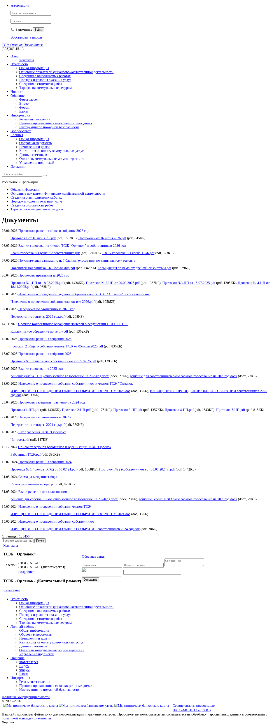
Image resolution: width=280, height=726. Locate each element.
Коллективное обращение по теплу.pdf (39, 331)
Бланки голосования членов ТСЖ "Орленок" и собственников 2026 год (72, 245)
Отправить (91, 579)
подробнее (26, 572)
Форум (24, 107)
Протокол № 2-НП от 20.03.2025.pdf (113, 283)
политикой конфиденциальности (26, 718)
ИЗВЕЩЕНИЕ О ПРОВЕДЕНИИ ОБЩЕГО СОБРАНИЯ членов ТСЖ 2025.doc (70, 391)
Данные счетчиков (33, 155)
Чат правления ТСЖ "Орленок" (42, 432)
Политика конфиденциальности (26, 697)
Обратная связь (93, 556)
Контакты (26, 60)
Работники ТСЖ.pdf (25, 454)
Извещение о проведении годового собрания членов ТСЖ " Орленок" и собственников (84, 294)
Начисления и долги (34, 147)
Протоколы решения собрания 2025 (45, 339)
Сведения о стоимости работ (40, 84)
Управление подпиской (36, 162)
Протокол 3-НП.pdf (127, 410)
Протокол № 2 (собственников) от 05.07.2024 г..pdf (137, 469)
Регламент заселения (34, 119)
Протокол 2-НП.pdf (76, 410)
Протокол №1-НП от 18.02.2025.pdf (36, 283)
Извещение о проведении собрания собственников (56, 521)
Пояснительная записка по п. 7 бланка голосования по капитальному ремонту (76, 260)
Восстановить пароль (26, 37)
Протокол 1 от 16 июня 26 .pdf (33, 238)
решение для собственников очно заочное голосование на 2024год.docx (64, 499)
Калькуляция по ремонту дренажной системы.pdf (134, 268)
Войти (38, 29)
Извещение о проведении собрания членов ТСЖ (54, 506)
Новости (16, 91)
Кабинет (16, 135)
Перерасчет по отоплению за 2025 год (46, 309)
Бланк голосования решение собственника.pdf (45, 253)
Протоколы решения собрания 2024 (45, 462)
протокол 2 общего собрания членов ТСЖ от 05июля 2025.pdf (56, 346)
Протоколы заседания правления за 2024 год (51, 402)
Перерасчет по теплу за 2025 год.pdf (37, 316)
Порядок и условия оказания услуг (45, 80)
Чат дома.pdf (19, 439)
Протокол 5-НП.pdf (230, 410)
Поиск (40, 540)
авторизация (19, 5)
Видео (24, 103)
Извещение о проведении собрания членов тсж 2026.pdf (52, 301)
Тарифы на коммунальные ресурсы (45, 88)
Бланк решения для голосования (42, 491)
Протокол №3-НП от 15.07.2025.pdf (188, 283)
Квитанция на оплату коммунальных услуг (51, 151)
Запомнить (23, 29)
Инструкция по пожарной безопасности (49, 127)
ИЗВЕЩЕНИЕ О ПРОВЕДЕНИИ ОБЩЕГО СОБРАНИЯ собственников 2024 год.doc (75, 529)
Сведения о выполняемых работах (45, 76)
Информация (20, 115)
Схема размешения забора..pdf (33, 484)
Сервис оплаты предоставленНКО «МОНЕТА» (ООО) (195, 708)
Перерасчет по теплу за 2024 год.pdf (37, 424)
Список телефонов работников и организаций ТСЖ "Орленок (64, 447)
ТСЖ (22, 45)
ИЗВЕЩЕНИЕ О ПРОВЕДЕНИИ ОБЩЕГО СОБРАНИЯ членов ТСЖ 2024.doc (70, 514)
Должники (18, 166)
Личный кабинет (23, 626)
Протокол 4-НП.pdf (179, 410)
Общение (17, 95)
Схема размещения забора (37, 477)
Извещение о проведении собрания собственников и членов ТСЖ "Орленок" (76, 383)
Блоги (23, 111)
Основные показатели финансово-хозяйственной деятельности (66, 72)
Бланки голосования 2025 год (40, 368)
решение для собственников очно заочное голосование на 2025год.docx (183, 376)
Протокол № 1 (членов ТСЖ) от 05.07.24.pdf (43, 469)
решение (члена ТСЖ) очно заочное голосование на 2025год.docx (59, 376)
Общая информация (34, 68)
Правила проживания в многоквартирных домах (55, 123)
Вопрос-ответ (20, 131)
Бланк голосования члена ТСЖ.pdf (128, 253)
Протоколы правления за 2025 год (43, 275)
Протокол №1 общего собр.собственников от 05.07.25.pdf (53, 361)
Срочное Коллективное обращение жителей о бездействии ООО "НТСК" (73, 324)
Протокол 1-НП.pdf (24, 410)
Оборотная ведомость (35, 143)
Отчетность (19, 64)
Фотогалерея (28, 99)
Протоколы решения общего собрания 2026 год (53, 231)
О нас (14, 56)
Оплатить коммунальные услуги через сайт (51, 158)
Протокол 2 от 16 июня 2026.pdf (102, 238)
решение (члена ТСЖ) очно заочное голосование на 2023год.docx (188, 499)
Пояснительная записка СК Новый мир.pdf (42, 268)
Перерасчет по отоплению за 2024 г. (45, 417)
